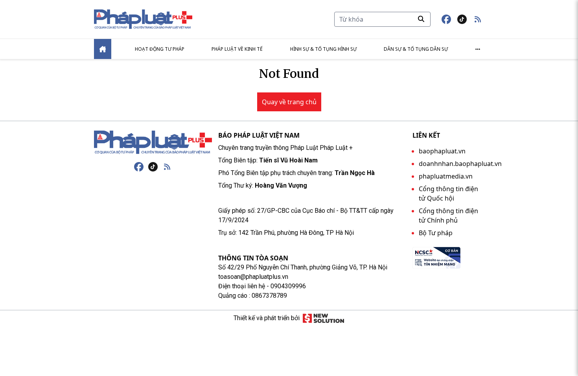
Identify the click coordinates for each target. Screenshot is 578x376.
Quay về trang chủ (289, 102)
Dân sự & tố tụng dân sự (416, 49)
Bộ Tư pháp (436, 233)
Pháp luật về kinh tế (237, 49)
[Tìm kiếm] (421, 19)
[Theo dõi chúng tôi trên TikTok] (462, 19)
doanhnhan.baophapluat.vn (460, 163)
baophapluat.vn (442, 151)
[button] (477, 19)
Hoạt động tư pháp (159, 49)
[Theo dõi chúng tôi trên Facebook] (446, 19)
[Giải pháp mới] (323, 318)
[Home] (102, 49)
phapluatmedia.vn (446, 176)
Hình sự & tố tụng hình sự (323, 49)
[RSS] (167, 166)
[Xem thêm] (477, 49)
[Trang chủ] (153, 142)
